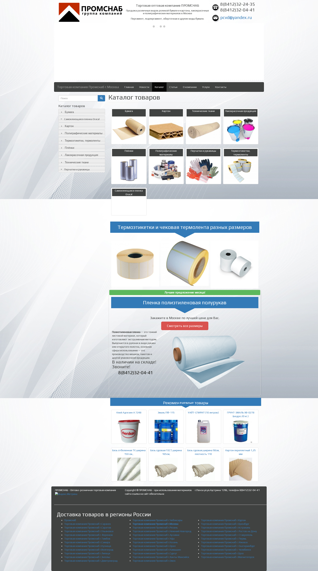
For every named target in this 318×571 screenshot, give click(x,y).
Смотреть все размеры (185, 326)
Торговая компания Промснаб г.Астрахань (225, 527)
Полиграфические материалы (84, 133)
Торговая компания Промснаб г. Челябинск (226, 549)
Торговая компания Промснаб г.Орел (154, 545)
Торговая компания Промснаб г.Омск (154, 560)
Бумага (69, 112)
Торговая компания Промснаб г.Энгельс (87, 557)
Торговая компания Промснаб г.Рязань (155, 527)
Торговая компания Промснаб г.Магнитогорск (227, 557)
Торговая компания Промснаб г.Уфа (153, 538)
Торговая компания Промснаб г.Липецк (87, 553)
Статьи (173, 87)
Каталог (159, 87)
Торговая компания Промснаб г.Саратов (87, 527)
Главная (129, 87)
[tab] (81, 112)
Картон (69, 126)
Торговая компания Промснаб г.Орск (222, 553)
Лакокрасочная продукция (81, 154)
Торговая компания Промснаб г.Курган (223, 520)
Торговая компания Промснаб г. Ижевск (224, 542)
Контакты (220, 87)
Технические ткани (77, 162)
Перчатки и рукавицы (77, 169)
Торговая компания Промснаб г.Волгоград (88, 549)
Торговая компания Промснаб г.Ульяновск (89, 531)
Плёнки (69, 147)
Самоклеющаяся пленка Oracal (82, 119)
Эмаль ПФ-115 (166, 412)
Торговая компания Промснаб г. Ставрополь (226, 534)
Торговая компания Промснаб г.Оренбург (225, 523)
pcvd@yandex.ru (236, 17)
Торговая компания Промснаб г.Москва (88, 87)
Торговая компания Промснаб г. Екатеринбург (228, 545)
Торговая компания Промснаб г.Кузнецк (87, 545)
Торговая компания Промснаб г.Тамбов (87, 538)
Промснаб (70, 520)
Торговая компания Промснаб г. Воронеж (88, 534)
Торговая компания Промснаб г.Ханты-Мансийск (160, 557)
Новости (144, 87)
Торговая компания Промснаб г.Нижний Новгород (161, 531)
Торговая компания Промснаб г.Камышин (156, 549)
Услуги (206, 87)
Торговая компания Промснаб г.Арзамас (156, 534)
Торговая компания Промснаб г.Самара (87, 542)
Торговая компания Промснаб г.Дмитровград (91, 560)
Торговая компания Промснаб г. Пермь (223, 538)
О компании (190, 87)
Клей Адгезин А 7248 (128, 412)
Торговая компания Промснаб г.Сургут (154, 553)
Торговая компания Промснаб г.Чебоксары (157, 520)
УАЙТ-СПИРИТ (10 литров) (203, 412)
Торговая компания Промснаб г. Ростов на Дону (229, 531)
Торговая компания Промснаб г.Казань (155, 542)
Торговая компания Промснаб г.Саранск (87, 523)
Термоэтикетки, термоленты (82, 140)
